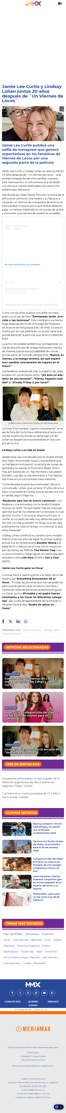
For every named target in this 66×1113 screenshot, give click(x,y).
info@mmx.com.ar (36, 1090)
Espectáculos (10, 951)
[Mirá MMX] (60, 3)
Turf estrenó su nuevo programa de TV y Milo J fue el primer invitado (31, 795)
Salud (39, 951)
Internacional (20, 939)
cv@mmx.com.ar (42, 1097)
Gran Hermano (50, 957)
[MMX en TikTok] (36, 993)
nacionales (39, 963)
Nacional (36, 939)
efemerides (32, 934)
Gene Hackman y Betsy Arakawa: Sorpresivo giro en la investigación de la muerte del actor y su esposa (47, 882)
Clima (6, 939)
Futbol (46, 945)
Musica (57, 940)
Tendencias (27, 951)
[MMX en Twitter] (20, 993)
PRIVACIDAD (33, 1052)
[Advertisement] (33, 42)
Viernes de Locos (12, 633)
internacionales (11, 963)
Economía (51, 951)
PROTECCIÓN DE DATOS (33, 1060)
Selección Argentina (28, 945)
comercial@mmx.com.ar (38, 1093)
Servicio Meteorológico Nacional (21, 957)
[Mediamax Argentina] (33, 1029)
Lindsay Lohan (51, 630)
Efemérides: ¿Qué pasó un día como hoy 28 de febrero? (46, 897)
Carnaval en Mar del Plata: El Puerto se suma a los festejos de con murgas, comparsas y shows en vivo (48, 865)
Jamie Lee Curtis (32, 630)
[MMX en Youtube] (44, 993)
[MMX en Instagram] (28, 993)
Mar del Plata (12, 934)
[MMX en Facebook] (12, 993)
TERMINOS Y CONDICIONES (33, 1056)
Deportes (9, 945)
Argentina (48, 934)
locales (27, 963)
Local (47, 939)
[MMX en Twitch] (52, 993)
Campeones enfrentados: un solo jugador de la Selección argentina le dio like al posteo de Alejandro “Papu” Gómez (31, 782)
